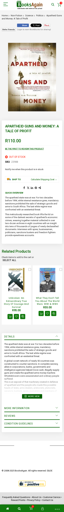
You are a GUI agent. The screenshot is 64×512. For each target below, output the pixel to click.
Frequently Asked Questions (16, 497)
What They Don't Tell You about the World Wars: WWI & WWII (47, 301)
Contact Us (47, 500)
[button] (16, 316)
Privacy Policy (33, 500)
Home (5, 15)
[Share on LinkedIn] (32, 188)
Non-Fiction (16, 15)
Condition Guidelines (18, 423)
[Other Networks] (40, 188)
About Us (36, 497)
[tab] (32, 336)
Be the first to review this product (24, 149)
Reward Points (18, 500)
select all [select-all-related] (9, 260)
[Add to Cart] (10, 316)
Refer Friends (8, 29)
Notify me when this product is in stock (24, 169)
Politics (39, 15)
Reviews (9, 416)
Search (53, 5)
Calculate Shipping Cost (42, 179)
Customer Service (51, 497)
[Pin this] (36, 188)
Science (29, 15)
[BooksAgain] (29, 5)
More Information (17, 408)
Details (9, 336)
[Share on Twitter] (28, 188)
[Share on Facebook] (24, 188)
